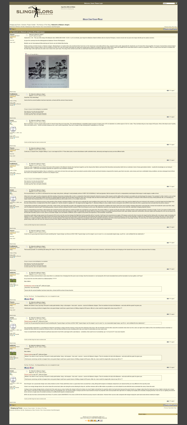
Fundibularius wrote (29, 285)
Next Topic (174, 26)
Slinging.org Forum (15, 24)
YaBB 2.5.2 (101, 416)
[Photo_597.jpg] (47, 87)
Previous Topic (168, 26)
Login (101, 3)
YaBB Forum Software (85, 418)
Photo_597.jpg (30, 54)
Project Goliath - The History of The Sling (38, 24)
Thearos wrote (28, 321)
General (24, 24)
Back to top (13, 91)
